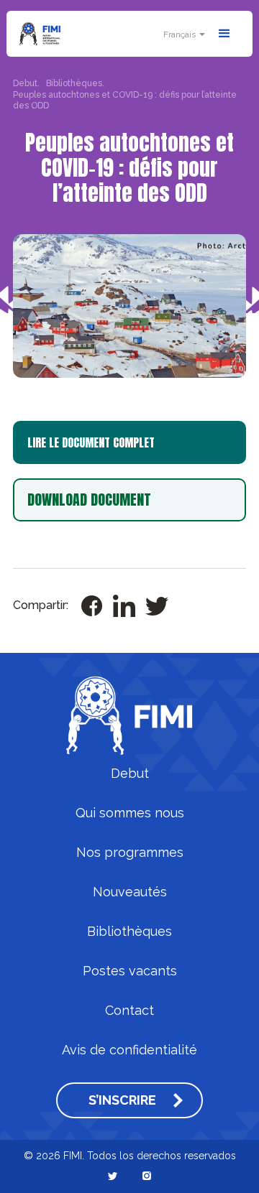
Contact (129, 1010)
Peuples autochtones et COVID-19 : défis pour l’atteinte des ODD (125, 100)
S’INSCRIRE (122, 1100)
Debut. (26, 83)
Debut (130, 773)
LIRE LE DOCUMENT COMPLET (91, 442)
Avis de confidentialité (129, 1050)
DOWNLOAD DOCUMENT (89, 499)
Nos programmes (129, 852)
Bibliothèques (129, 931)
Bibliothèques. (75, 83)
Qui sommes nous (130, 813)
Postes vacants (130, 971)
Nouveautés (130, 892)
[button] (182, 34)
